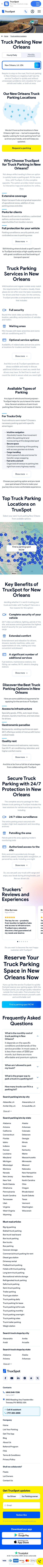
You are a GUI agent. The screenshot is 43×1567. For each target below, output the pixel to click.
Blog (5, 1438)
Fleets (5, 1472)
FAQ (5, 1451)
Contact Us (8, 1480)
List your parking (10, 1429)
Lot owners (8, 1476)
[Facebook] (5, 1378)
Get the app (8, 1434)
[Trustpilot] (31, 1378)
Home (5, 1425)
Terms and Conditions (28, 1521)
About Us (7, 1442)
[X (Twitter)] (37, 1378)
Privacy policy (9, 1459)
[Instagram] (24, 1378)
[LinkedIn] (18, 1378)
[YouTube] (11, 1378)
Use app (38, 4)
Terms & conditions (11, 1455)
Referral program (10, 1446)
